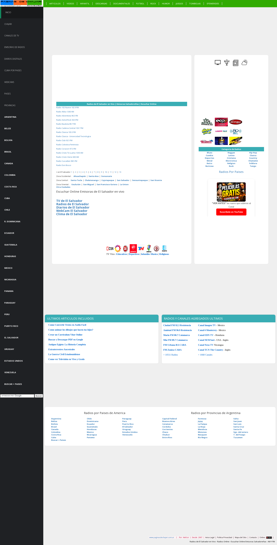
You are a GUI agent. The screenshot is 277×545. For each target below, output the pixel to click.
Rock (153, 3)
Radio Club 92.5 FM (64, 140)
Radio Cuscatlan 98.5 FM (66, 161)
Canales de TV (11, 35)
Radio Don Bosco (63, 165)
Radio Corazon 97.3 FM (66, 148)
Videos (70, 3)
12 (115, 172)
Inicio (8, 12)
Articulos (55, 3)
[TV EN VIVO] (217, 65)
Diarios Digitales (13, 58)
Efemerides (213, 3)
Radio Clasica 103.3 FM (66, 132)
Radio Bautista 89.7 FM (66, 124)
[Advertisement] (129, 27)
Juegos (179, 3)
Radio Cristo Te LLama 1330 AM (69, 152)
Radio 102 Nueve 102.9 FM (67, 107)
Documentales (121, 3)
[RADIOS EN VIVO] (226, 65)
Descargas (101, 3)
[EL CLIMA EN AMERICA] (244, 65)
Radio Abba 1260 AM (65, 111)
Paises (7, 93)
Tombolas (195, 3)
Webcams (9, 82)
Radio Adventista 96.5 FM (67, 115)
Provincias (9, 105)
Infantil (84, 3)
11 (111, 172)
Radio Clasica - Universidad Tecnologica (73, 136)
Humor (166, 3)
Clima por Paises (12, 70)
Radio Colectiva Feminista (67, 144)
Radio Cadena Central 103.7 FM (69, 128)
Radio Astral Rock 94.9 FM (67, 120)
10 (106, 172)
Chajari (8, 24)
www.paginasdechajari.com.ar (161, 537)
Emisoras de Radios (14, 47)
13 (120, 172)
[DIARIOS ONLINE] (235, 65)
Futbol (140, 3)
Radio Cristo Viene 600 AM (67, 157)
